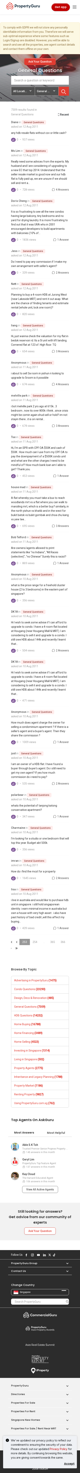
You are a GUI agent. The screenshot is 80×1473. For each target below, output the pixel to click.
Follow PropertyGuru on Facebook (25, 1255)
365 (52, 942)
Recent (64, 114)
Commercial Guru (40, 1315)
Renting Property (29, 1094)
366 (63, 942)
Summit (40, 1345)
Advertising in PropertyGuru (35, 980)
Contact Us (18, 1271)
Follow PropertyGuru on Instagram (32, 1255)
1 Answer (63, 239)
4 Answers (62, 189)
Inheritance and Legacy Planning (38, 1076)
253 (24, 942)
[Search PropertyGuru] (67, 1301)
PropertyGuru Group (24, 1263)
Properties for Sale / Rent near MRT (33, 1428)
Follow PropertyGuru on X (49, 1255)
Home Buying (27, 1024)
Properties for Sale (23, 1403)
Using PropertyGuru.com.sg (34, 1103)
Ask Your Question (40, 61)
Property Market (28, 1085)
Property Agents (28, 1068)
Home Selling (26, 1041)
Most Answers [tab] (24, 1133)
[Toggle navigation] (74, 7)
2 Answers (62, 272)
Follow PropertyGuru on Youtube (38, 1255)
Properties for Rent (23, 1411)
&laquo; (11, 942)
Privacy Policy (58, 1449)
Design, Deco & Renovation (34, 997)
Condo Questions (29, 989)
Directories (18, 1394)
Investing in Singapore (32, 1050)
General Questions (34, 122)
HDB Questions (28, 1015)
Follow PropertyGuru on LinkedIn (44, 1255)
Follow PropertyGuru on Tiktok (53, 1255)
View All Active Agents (40, 1189)
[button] (65, 1263)
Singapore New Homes (25, 1420)
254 (35, 942)
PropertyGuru (20, 1385)
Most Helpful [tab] (56, 1133)
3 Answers (62, 351)
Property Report (40, 1359)
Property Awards (40, 1328)
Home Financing (28, 1033)
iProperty (40, 1371)
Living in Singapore (29, 1059)
